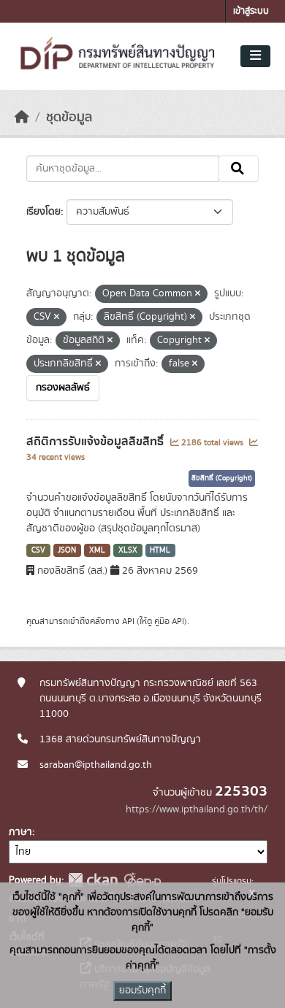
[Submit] (238, 168)
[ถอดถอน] (197, 294)
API (128, 621)
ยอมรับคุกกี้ (142, 990)
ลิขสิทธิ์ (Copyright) (221, 478)
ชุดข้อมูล (69, 117)
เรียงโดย (43, 211)
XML (97, 550)
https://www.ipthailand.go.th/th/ (196, 809)
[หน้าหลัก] (22, 117)
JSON (67, 550)
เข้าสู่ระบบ (251, 11)
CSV (38, 550)
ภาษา (20, 832)
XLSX (127, 550)
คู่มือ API (169, 621)
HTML (160, 550)
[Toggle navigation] (255, 56)
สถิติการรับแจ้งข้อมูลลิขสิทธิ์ (96, 441)
